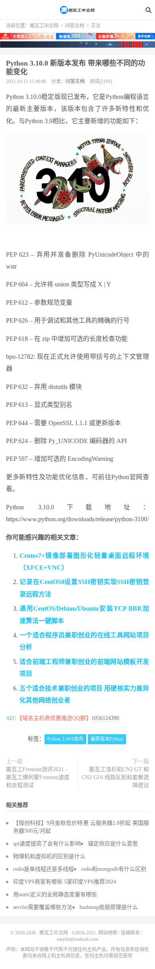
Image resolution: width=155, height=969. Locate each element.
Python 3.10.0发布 (65, 739)
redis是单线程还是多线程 (43, 869)
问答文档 (74, 26)
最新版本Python (107, 739)
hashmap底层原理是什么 (108, 907)
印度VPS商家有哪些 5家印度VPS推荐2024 (64, 882)
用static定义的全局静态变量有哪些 (55, 894)
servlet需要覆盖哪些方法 (42, 907)
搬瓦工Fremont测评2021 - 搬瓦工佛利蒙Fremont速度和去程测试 (38, 777)
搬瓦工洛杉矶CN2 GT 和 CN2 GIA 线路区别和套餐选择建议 (115, 777)
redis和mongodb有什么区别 (113, 869)
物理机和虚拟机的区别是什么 (49, 856)
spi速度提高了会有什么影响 (47, 844)
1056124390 (105, 718)
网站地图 (107, 933)
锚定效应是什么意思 (113, 844)
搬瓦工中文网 (77, 10)
